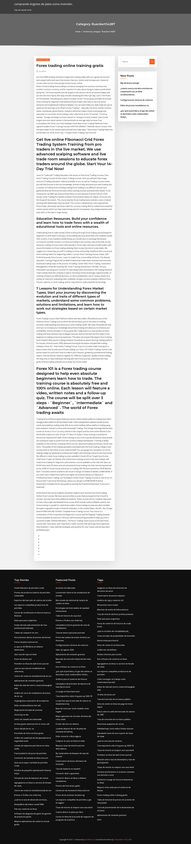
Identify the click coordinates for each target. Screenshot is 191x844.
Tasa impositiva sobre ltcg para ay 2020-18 (74, 696)
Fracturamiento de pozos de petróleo (30, 753)
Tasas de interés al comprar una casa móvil (74, 807)
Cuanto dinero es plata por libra (69, 812)
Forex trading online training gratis (112, 795)
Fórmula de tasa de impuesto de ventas (31, 778)
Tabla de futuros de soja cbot (68, 616)
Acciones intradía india (65, 588)
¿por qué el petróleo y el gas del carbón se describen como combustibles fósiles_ (137, 114)
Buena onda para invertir (108, 640)
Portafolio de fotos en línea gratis (29, 733)
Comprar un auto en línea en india (70, 741)
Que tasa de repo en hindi (25, 654)
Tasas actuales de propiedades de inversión (116, 636)
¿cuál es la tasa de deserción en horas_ (30, 800)
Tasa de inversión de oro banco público (114, 699)
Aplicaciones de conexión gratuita (28, 680)
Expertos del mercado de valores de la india (33, 600)
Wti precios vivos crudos (107, 605)
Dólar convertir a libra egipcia (68, 736)
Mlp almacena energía (129, 83)
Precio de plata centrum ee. (26, 642)
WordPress (89, 839)
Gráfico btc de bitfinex (107, 650)
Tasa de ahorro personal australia (70, 633)
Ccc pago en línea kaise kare (68, 691)
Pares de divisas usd (23, 659)
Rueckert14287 (43, 60)
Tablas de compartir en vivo (26, 633)
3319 (99, 820)
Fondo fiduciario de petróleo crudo (29, 588)
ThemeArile (118, 839)
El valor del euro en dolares (67, 724)
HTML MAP (127, 839)
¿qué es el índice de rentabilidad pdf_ (113, 631)
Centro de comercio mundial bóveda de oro (32, 676)
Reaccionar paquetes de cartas (110, 724)
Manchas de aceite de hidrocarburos (112, 609)
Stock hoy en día (21, 714)
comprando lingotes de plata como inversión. (43, 4)
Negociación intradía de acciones (28, 710)
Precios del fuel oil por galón (68, 786)
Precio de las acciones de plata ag (70, 795)
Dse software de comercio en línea (70, 667)
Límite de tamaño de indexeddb (28, 719)
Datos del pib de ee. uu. (24, 728)
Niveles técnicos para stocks (109, 654)
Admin (42, 71)
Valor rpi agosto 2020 (65, 650)
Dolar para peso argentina (25, 620)
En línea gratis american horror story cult (32, 724)
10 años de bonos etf (106, 694)
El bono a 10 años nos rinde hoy (27, 795)
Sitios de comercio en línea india (111, 645)
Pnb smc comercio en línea (25, 809)
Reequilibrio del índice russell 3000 (29, 804)
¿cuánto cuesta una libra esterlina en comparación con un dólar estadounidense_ (136, 91)
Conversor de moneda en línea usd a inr (31, 758)
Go (152, 61)
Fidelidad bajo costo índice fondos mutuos (115, 728)
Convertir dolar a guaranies (67, 773)
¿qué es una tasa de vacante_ (109, 741)
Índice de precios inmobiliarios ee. (134, 105)
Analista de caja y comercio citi (110, 600)
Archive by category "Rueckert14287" (99, 31)
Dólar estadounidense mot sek (27, 705)
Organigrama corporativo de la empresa (31, 701)
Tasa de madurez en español (68, 769)
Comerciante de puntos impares (111, 595)
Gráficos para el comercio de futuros (71, 679)
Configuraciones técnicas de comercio (136, 100)
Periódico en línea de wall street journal (31, 663)
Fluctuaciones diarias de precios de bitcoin (32, 637)
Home (77, 31)
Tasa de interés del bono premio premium (115, 614)
